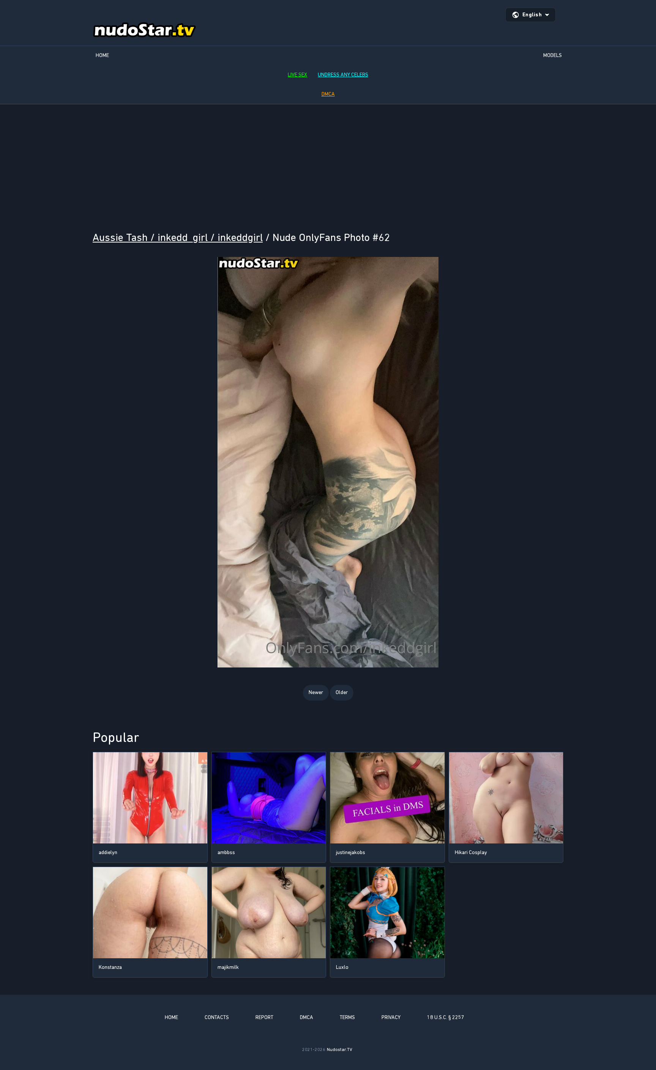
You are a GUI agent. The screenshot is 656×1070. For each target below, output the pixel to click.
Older (342, 692)
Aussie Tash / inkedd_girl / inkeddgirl (178, 237)
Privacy (391, 1017)
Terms (347, 1017)
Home (102, 55)
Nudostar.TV (339, 1049)
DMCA (328, 94)
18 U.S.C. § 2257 (445, 1017)
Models (552, 55)
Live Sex (297, 74)
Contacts (217, 1017)
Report (264, 1017)
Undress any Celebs (343, 74)
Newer (316, 692)
